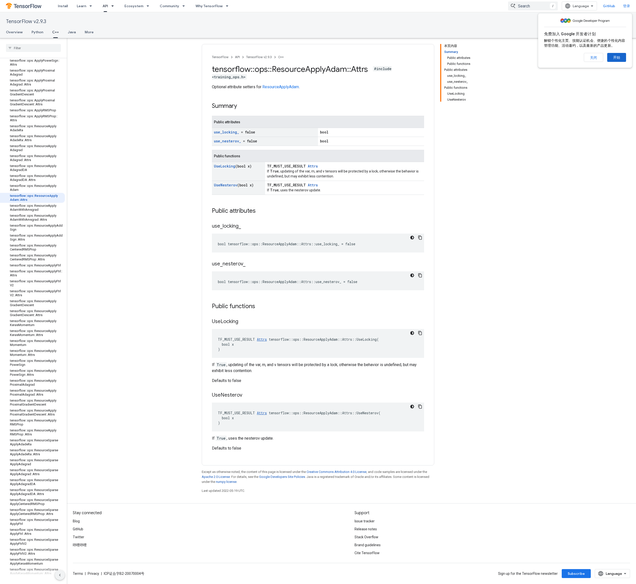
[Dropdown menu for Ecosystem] (149, 6)
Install (63, 6)
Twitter (78, 537)
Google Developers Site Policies (282, 477)
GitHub (609, 6)
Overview (14, 32)
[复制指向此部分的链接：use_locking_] (246, 226)
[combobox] (533, 5)
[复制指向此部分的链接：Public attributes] (261, 211)
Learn (81, 6)
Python (37, 32)
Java (72, 32)
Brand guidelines (368, 545)
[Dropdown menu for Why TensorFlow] (229, 6)
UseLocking (224, 166)
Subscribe (576, 573)
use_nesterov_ (227, 141)
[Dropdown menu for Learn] (92, 6)
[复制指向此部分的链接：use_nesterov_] (250, 264)
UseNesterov (225, 185)
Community (169, 6)
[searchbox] (33, 48)
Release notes (366, 529)
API (105, 6)
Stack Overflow (366, 537)
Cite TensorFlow (367, 553)
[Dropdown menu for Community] (185, 6)
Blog (76, 521)
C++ (55, 32)
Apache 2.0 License (216, 477)
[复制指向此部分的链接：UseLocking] (243, 322)
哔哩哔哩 (80, 545)
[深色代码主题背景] (412, 238)
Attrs (313, 166)
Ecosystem (133, 6)
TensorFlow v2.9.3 (26, 21)
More (89, 32)
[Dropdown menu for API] (114, 6)
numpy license (226, 482)
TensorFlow (220, 57)
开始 (616, 57)
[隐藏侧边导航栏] (60, 575)
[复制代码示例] (420, 238)
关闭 (593, 57)
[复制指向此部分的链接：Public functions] (260, 307)
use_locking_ (226, 132)
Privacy (93, 574)
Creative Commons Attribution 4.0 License (336, 472)
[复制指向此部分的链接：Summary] (242, 106)
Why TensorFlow (209, 6)
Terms (78, 574)
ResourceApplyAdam (280, 86)
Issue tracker (365, 521)
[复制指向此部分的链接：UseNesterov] (247, 395)
